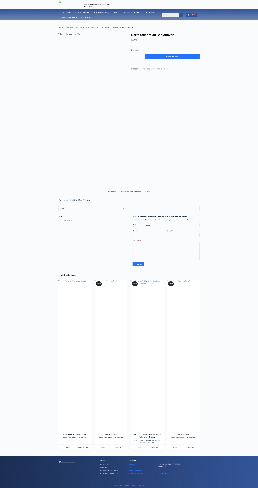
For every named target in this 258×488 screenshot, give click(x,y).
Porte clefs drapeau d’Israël (74, 435)
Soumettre (138, 264)
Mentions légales (135, 470)
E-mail (170, 231)
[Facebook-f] (174, 480)
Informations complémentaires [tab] (130, 192)
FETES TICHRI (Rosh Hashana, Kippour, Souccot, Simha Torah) (85, 13)
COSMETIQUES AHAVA (69, 17)
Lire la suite (119, 447)
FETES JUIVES (150, 13)
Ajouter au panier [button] (83, 447)
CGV (131, 467)
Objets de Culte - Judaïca (142, 440)
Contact (132, 464)
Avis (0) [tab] (147, 192)
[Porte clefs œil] (111, 355)
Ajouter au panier (172, 56)
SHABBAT (115, 13)
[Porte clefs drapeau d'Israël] (75, 355)
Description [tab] (112, 192)
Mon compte (86, 17)
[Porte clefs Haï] (183, 355)
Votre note (135, 225)
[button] (115, 12)
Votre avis (137, 241)
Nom (135, 231)
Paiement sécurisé (136, 473)
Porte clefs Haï (183, 435)
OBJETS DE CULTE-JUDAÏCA (132, 13)
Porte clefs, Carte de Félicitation (154, 69)
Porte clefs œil (111, 435)
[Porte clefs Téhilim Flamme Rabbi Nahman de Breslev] (147, 355)
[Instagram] (179, 480)
